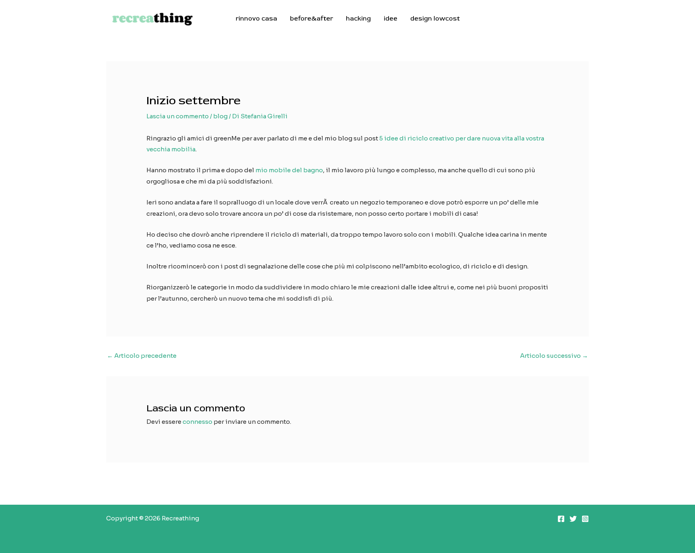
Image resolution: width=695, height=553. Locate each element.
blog (220, 116)
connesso (197, 421)
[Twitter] (573, 518)
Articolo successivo (554, 355)
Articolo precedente (142, 355)
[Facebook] (561, 518)
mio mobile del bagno (289, 170)
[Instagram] (585, 518)
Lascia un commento (177, 116)
